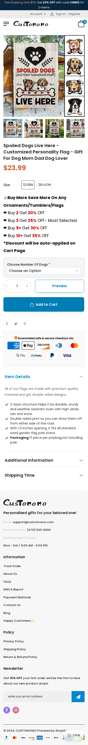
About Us (10, 574)
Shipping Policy (14, 649)
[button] (80, 76)
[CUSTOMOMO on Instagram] (15, 710)
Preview (59, 286)
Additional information (29, 460)
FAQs (7, 582)
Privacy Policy (13, 641)
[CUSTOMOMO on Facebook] (6, 710)
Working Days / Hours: (19, 538)
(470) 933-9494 (39, 530)
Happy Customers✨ (18, 621)
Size (6, 184)
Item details (17, 376)
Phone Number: (14, 530)
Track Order (12, 566)
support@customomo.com (33, 522)
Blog (6, 613)
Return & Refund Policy (20, 657)
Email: (7, 522)
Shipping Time (20, 475)
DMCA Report (13, 589)
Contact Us (12, 605)
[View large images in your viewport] (76, 108)
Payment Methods (17, 597)
